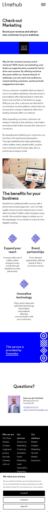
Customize (24, 500)
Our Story (6, 438)
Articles (5, 442)
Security (6, 457)
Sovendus (12, 353)
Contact (6, 446)
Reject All (24, 507)
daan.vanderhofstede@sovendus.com (33, 410)
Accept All (24, 493)
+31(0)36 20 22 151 (30, 408)
